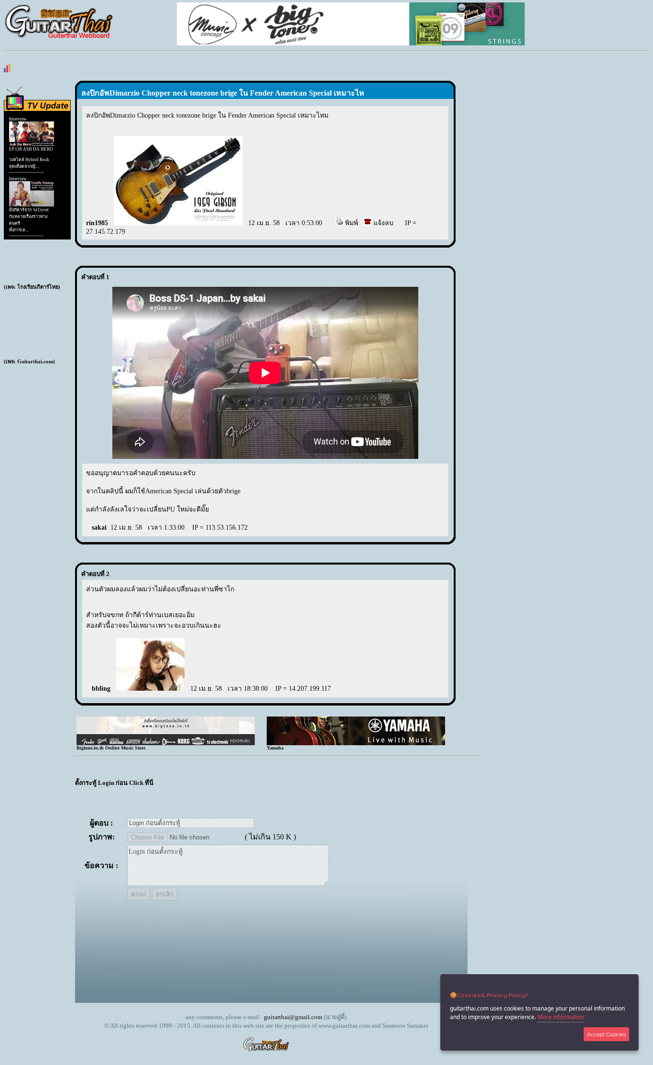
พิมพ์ (350, 223)
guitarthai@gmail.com (293, 1017)
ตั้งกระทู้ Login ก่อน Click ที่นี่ (114, 782)
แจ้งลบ (382, 223)
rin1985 (97, 223)
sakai (99, 527)
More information (560, 1017)
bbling (101, 688)
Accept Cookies (606, 1034)
